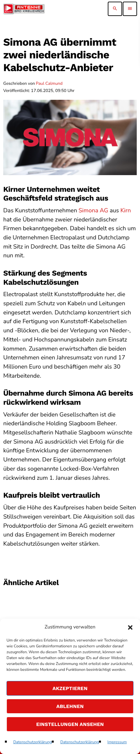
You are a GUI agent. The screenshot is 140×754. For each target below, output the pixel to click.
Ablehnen (70, 706)
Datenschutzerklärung (32, 742)
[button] (130, 627)
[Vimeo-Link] (24, 8)
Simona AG (93, 211)
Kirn (125, 211)
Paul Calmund (49, 83)
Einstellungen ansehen (70, 724)
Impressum (117, 742)
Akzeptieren (70, 688)
